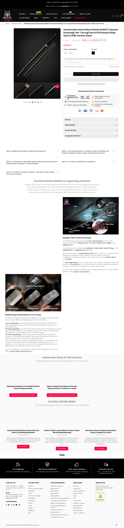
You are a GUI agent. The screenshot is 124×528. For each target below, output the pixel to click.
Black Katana (55, 488)
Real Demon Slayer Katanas (60, 498)
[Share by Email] (41, 102)
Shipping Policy (78, 506)
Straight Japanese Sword (59, 515)
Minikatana (31, 498)
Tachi (30, 506)
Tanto (30, 493)
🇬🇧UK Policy (83, 97)
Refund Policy (77, 508)
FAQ (55, 18)
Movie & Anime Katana (35, 488)
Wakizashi (31, 491)
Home (7, 23)
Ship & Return (70, 67)
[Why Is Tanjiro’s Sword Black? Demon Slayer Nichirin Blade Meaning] (62, 419)
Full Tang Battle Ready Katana (58, 506)
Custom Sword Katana (81, 271)
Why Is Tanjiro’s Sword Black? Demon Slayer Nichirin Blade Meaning (62, 431)
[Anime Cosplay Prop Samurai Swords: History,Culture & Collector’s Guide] (62, 375)
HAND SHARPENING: (70, 49)
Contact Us (77, 488)
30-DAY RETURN (70, 130)
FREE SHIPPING (70, 125)
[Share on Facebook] (29, 102)
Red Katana (54, 493)
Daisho (30, 503)
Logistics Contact (78, 503)
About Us (76, 486)
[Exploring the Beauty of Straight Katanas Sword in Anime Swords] (23, 375)
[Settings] (117, 15)
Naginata (31, 510)
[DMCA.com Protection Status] (100, 501)
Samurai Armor (52, 14)
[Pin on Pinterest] (35, 102)
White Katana (55, 496)
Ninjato (30, 508)
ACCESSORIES (24, 18)
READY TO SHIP (85, 14)
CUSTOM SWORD (68, 13)
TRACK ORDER (66, 18)
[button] (91, 79)
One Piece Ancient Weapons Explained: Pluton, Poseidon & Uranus (100, 431)
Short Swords (55, 512)
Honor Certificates (79, 491)
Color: (94, 49)
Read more (23, 447)
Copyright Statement (73, 136)
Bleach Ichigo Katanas (58, 503)
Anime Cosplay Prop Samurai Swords (62, 395)
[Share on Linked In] (38, 102)
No (70, 53)
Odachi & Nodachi (34, 496)
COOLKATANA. (21, 525)
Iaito (29, 513)
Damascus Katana (57, 486)
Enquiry (81, 67)
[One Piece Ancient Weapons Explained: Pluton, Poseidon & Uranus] (101, 419)
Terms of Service (78, 513)
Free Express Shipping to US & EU (72, 97)
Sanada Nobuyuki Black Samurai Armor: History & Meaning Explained (23, 431)
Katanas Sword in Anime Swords (23, 395)
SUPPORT (45, 18)
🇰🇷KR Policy (88, 97)
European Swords (56, 510)
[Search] (113, 15)
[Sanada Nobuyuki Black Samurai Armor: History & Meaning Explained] (23, 419)
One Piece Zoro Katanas (59, 501)
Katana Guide (77, 493)
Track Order (77, 501)
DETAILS (68, 120)
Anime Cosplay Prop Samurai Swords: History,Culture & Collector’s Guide (62, 387)
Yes (66, 53)
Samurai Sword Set (57, 517)
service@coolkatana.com (14, 494)
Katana (30, 486)
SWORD (22, 14)
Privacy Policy (77, 510)
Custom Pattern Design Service (20, 351)
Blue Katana (55, 491)
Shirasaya (31, 501)
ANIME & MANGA (36, 13)
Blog (36, 18)
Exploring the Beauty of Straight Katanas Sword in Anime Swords (23, 387)
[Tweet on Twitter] (32, 102)
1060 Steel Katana (16, 23)
